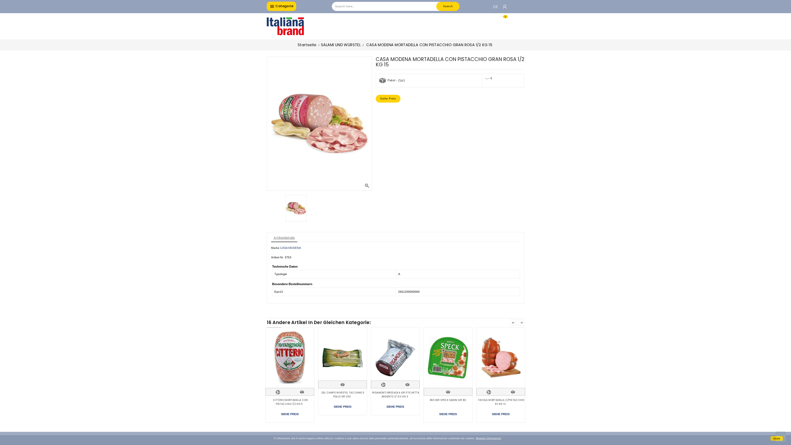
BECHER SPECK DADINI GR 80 (448, 400)
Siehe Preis (388, 98)
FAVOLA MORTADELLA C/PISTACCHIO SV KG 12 (501, 402)
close (776, 438)
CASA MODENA (290, 247)
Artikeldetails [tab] (284, 237)
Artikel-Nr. (277, 257)
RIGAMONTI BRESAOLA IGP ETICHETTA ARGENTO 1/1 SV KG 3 (395, 394)
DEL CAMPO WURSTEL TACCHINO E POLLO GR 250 (343, 394)
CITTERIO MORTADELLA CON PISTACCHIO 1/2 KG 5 (290, 402)
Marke (275, 247)
